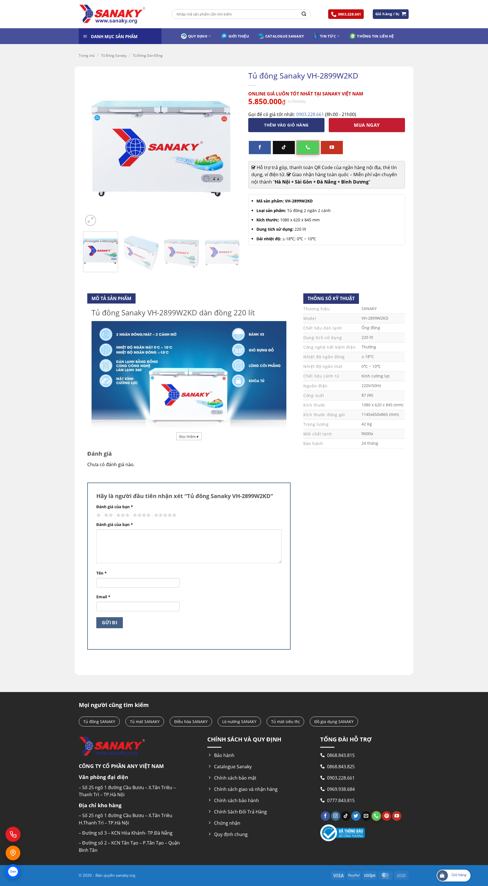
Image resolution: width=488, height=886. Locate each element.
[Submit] (303, 14)
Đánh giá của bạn (114, 506)
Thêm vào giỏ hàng (286, 125)
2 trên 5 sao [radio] (107, 515)
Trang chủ (87, 55)
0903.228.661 (310, 114)
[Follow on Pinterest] (386, 816)
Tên (101, 573)
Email (103, 596)
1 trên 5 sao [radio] (98, 515)
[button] (391, 14)
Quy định (197, 36)
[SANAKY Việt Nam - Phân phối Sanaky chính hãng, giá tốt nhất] (112, 14)
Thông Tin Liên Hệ (375, 36)
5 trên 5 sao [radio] (164, 515)
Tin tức (328, 36)
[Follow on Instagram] (335, 816)
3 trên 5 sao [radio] (122, 515)
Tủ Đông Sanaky (114, 55)
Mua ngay (367, 125)
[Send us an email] (366, 816)
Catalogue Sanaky (284, 36)
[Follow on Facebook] (260, 147)
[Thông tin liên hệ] (13, 853)
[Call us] (308, 147)
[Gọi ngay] (13, 834)
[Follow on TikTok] (284, 147)
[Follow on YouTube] (332, 147)
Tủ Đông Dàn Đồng (148, 55)
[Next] (232, 253)
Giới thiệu (238, 36)
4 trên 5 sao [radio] (141, 515)
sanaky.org (125, 875)
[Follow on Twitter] (356, 816)
